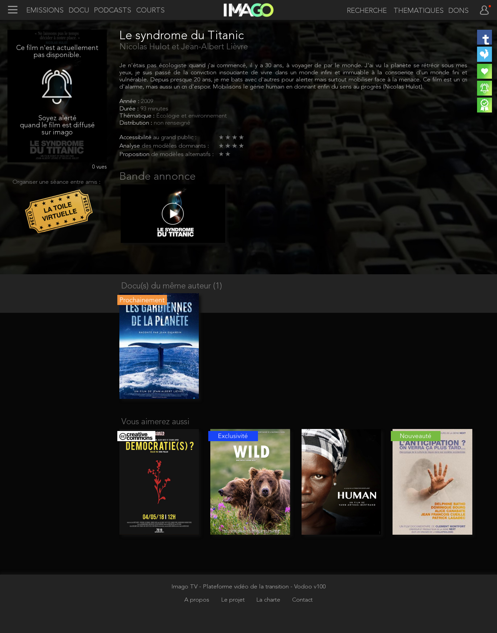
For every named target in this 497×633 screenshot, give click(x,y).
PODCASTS (112, 10)
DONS (458, 11)
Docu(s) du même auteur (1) (171, 286)
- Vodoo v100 (308, 587)
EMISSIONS (45, 10)
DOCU (79, 10)
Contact (302, 600)
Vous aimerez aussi (155, 422)
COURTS (150, 10)
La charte (269, 600)
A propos (197, 600)
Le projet (233, 600)
